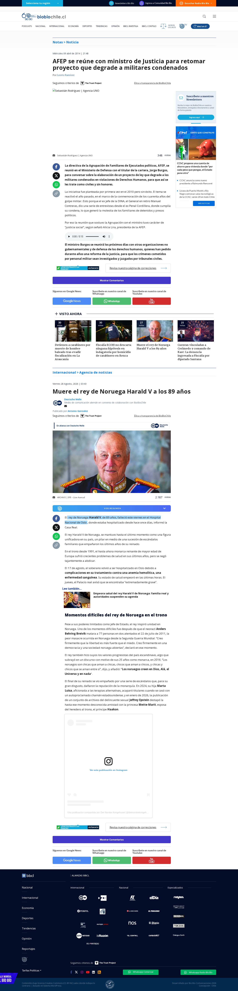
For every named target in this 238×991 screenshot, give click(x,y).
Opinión (115, 26)
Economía (73, 26)
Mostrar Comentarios (112, 280)
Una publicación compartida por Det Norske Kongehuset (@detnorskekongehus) (108, 812)
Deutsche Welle (72, 399)
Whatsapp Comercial (142, 971)
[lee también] (78, 600)
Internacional (56, 26)
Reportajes (28, 949)
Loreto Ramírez (65, 75)
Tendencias (101, 26)
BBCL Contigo (149, 26)
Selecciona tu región (38, 3)
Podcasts (27, 26)
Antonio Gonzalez (78, 411)
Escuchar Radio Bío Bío (197, 3)
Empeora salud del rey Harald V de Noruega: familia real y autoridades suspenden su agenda (131, 595)
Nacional (40, 26)
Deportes (87, 26)
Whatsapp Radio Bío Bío (200, 972)
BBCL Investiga (130, 26)
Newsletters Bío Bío (124, 3)
